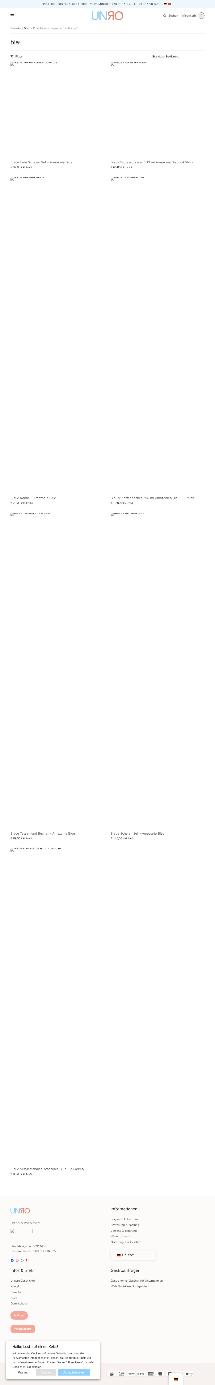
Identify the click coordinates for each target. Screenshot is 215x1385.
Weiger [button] (46, 1372)
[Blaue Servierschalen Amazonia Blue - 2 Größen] (57, 1005)
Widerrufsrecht (120, 1236)
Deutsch (128, 1255)
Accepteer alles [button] (73, 1372)
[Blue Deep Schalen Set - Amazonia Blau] (57, 109)
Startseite (15, 28)
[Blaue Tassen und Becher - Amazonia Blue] (57, 670)
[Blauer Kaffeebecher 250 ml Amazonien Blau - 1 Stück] (158, 334)
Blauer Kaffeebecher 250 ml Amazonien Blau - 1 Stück (152, 498)
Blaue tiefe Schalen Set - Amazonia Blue (41, 162)
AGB (13, 1298)
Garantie (15, 1292)
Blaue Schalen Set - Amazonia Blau (138, 833)
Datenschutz (18, 1304)
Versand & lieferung (124, 1231)
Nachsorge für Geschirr (126, 1242)
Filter (18, 57)
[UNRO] (107, 15)
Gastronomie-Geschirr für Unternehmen (137, 1281)
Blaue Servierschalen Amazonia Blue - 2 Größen (47, 1169)
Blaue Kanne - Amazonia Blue (33, 498)
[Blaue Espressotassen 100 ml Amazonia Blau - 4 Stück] (158, 109)
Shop (27, 28)
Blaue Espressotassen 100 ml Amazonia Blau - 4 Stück (152, 162)
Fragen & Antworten (124, 1219)
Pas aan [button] (23, 1372)
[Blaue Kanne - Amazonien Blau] (57, 334)
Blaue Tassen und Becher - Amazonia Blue (42, 833)
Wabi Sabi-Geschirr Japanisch (130, 1286)
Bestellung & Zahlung (125, 1225)
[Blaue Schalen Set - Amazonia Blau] (158, 670)
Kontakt (15, 1286)
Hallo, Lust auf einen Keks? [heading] (35, 1346)
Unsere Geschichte (22, 1281)
